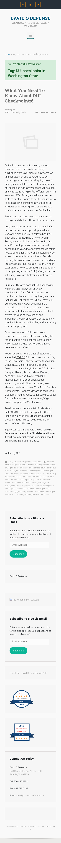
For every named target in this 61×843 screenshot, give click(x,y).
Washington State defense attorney (19, 488)
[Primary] (30, 35)
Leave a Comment (47, 112)
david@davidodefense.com (30, 795)
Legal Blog (36, 462)
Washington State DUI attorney (31, 491)
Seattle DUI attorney (13, 482)
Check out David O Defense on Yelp (28, 673)
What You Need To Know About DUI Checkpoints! (25, 96)
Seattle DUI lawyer (29, 482)
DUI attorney (21, 471)
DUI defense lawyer (36, 474)
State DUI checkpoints (20, 485)
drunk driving (34, 468)
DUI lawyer (26, 476)
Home (7, 54)
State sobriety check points (42, 485)
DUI (13, 471)
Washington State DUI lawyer (36, 494)
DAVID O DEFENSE (30, 18)
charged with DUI (19, 464)
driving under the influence (16, 468)
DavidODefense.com (28, 826)
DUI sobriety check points (21, 479)
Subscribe (18, 554)
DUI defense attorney (19, 474)
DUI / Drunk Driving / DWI (20, 462)
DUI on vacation (38, 476)
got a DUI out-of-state (42, 479)
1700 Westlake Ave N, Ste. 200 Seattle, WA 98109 (25, 773)
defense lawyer (48, 464)
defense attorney (34, 464)
